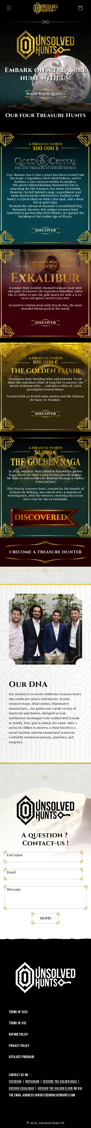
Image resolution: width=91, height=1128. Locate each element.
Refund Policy (18, 1034)
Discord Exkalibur (21, 1088)
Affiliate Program (21, 1057)
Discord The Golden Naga (60, 1081)
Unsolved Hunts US (51, 1123)
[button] (9, 8)
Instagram (32, 1081)
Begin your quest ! (45, 94)
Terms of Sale (18, 1012)
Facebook (15, 1081)
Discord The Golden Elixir (56, 1088)
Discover (45, 230)
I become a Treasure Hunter (45, 552)
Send (45, 918)
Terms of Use (17, 1023)
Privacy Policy (19, 1046)
